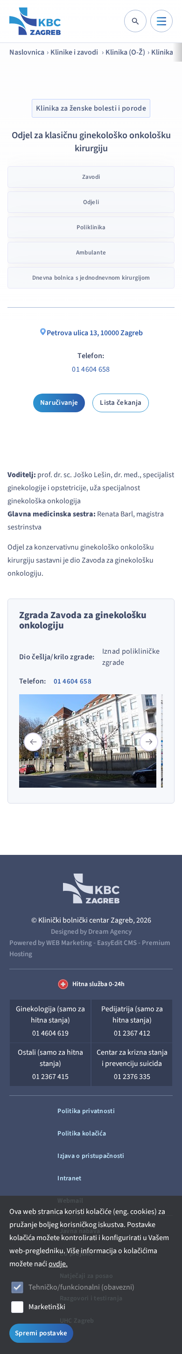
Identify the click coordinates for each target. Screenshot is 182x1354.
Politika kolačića (81, 1133)
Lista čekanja (120, 403)
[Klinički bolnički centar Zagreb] (35, 21)
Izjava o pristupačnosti (90, 1156)
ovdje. (58, 1264)
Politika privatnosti (86, 1111)
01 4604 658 (91, 369)
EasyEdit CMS (117, 943)
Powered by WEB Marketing (50, 943)
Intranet (69, 1178)
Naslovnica (26, 52)
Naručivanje (59, 403)
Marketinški (46, 1307)
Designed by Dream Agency (91, 932)
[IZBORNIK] (161, 21)
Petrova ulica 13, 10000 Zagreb (95, 333)
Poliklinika (91, 227)
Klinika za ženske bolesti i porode (91, 108)
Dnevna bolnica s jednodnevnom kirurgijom (91, 278)
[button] (149, 742)
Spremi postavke (41, 1333)
